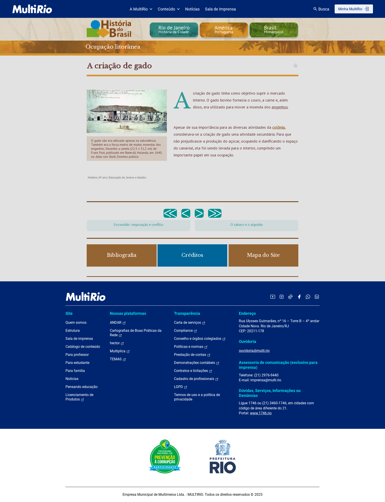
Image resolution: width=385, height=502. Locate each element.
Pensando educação (82, 387)
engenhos (280, 107)
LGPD (179, 387)
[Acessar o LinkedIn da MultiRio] (316, 296)
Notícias (192, 9)
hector (115, 343)
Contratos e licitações (191, 371)
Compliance (184, 330)
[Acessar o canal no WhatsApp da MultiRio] (308, 296)
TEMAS (116, 359)
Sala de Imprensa (220, 9)
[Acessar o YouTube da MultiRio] (272, 296)
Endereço (247, 313)
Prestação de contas (190, 355)
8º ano (103, 177)
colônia (278, 127)
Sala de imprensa (79, 338)
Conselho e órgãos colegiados (198, 338)
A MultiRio (139, 9)
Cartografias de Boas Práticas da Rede (136, 332)
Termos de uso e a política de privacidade (197, 397)
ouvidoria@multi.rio (254, 350)
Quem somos (76, 322)
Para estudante (77, 363)
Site (69, 313)
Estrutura (73, 330)
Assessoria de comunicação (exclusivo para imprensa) (278, 365)
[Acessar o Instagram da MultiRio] (281, 296)
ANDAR (116, 322)
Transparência (187, 313)
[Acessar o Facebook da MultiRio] (299, 296)
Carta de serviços (188, 322)
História (92, 177)
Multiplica (118, 351)
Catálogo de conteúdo (83, 346)
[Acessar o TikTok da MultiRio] (290, 296)
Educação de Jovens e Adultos (127, 177)
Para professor (77, 355)
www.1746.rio (261, 413)
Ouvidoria (247, 341)
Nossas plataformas (128, 313)
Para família (75, 371)
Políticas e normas (189, 346)
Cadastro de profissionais (194, 379)
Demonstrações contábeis (195, 363)
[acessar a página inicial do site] (32, 8)
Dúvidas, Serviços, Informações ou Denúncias (270, 393)
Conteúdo (166, 9)
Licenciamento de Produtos (79, 397)
